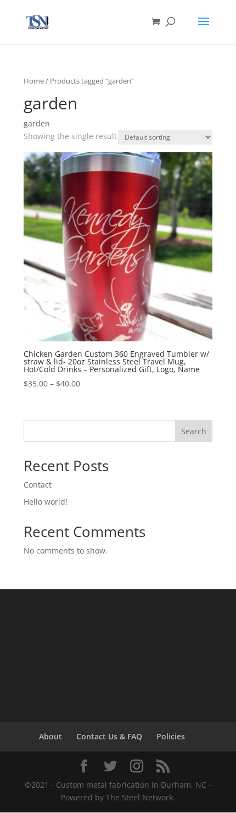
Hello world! (46, 501)
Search (193, 431)
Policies (170, 736)
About (50, 736)
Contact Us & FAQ (109, 736)
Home (34, 81)
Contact (38, 484)
